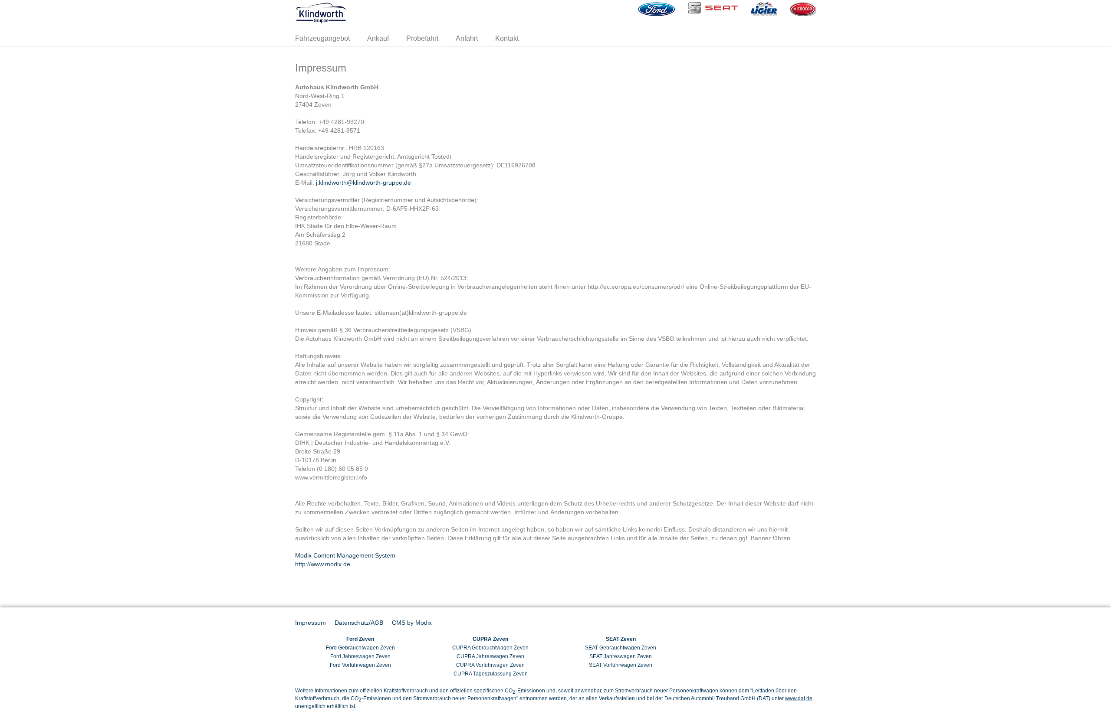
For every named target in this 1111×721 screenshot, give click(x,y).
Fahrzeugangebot (322, 38)
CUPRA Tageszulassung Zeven (491, 674)
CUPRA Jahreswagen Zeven (490, 656)
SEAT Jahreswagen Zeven (620, 656)
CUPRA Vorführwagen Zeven (490, 665)
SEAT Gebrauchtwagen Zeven (620, 648)
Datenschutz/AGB (359, 622)
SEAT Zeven (621, 639)
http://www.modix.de (322, 564)
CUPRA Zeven (490, 639)
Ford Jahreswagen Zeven (360, 656)
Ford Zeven (360, 639)
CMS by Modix (412, 622)
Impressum (310, 622)
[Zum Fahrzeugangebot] (380, 13)
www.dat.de (798, 698)
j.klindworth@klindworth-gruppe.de (363, 182)
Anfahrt (467, 38)
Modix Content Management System (345, 555)
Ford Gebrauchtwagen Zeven (360, 648)
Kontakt (507, 38)
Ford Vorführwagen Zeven (360, 665)
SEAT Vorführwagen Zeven (620, 665)
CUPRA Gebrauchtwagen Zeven (490, 648)
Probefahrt (422, 38)
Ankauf (378, 38)
